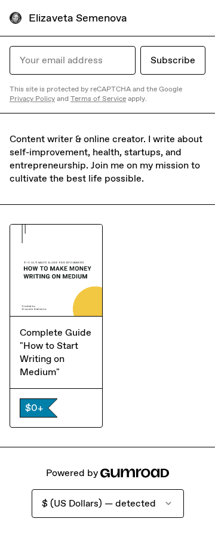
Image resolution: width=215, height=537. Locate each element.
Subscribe (172, 60)
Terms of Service (98, 98)
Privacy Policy (32, 98)
